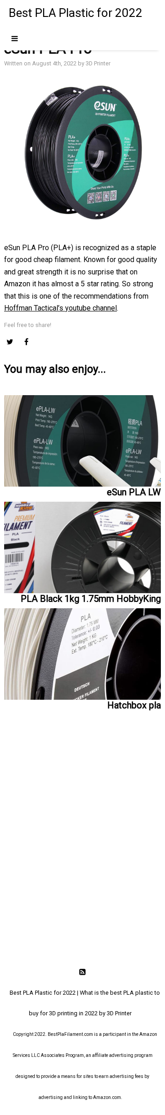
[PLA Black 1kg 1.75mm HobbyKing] (82, 545)
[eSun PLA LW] (82, 441)
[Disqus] (82, 841)
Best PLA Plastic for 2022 (76, 13)
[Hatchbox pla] (82, 652)
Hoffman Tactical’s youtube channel (60, 308)
